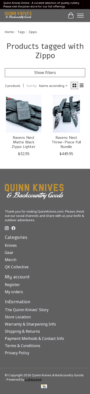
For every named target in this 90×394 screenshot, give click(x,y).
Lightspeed (33, 379)
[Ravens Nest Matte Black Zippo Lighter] (23, 113)
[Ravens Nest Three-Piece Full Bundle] (66, 113)
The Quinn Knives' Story (26, 309)
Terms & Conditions (22, 345)
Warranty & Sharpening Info (30, 324)
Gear (9, 252)
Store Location (18, 317)
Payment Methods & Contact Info (34, 338)
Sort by (31, 86)
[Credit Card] (44, 386)
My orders (14, 291)
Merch (10, 259)
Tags (21, 32)
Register (12, 284)
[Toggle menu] (80, 15)
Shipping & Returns (22, 331)
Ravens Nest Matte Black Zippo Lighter (24, 142)
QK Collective (17, 267)
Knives (11, 245)
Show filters (45, 72)
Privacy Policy (17, 352)
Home (9, 32)
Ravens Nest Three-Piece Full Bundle (66, 142)
